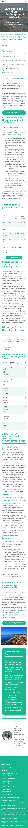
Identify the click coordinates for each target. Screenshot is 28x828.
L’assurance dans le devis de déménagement (10, 57)
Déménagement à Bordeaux (8, 786)
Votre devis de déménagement (8, 805)
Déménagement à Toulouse (7, 784)
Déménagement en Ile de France (9, 773)
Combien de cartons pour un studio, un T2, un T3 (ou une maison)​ (13, 822)
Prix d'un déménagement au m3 (8, 800)
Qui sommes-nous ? (6, 767)
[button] (25, 1)
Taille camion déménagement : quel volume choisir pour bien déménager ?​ (13, 815)
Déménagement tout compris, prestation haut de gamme (13, 809)
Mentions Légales (5, 764)
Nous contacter (4, 762)
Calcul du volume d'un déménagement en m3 (12, 803)
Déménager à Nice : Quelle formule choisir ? (14, 61)
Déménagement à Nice (6, 791)
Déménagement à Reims (7, 794)
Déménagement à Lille (6, 789)
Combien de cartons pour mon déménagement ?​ (13, 825)
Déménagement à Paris (6, 776)
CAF (23, 549)
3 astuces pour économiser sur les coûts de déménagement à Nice (14, 65)
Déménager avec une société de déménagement (13, 812)
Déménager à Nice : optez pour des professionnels (12, 69)
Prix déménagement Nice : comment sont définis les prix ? (13, 50)
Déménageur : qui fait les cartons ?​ (9, 818)
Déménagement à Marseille (8, 778)
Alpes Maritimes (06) (10, 36)
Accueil (2, 34)
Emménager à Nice (8, 72)
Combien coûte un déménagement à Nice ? (14, 54)
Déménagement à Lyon (6, 781)
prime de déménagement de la (14, 549)
